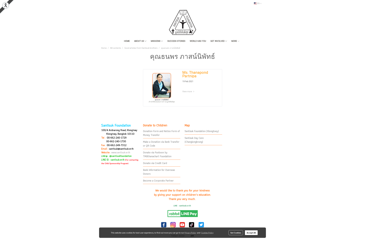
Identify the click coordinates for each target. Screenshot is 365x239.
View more (187, 91)
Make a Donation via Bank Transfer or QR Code (161, 144)
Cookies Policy (207, 232)
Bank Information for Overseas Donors (159, 172)
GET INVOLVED (217, 41)
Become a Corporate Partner (158, 180)
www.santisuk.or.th (120, 152)
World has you (198, 41)
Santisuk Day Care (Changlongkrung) (194, 140)
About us (139, 41)
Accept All (251, 232)
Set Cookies (235, 232)
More (234, 41)
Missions (156, 41)
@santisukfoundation (120, 156)
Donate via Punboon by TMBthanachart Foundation (157, 154)
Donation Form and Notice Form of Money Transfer (161, 133)
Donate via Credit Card (155, 163)
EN (258, 3)
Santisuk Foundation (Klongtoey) (202, 131)
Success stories (176, 41)
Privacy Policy (190, 232)
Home (127, 41)
